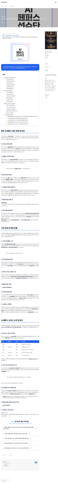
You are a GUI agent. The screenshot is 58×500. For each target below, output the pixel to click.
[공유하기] (5, 455)
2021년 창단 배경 (10, 79)
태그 (6, 6)
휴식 (55, 81)
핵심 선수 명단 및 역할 (11, 105)
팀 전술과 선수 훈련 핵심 (11, 109)
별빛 (55, 86)
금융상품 (48, 89)
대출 (49, 84)
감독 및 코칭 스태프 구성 (11, 96)
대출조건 (48, 83)
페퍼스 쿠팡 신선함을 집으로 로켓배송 (10, 35)
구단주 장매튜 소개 (10, 92)
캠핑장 (51, 90)
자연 (53, 84)
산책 (45, 87)
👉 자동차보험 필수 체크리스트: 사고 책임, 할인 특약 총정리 (17, 124)
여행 (46, 57)
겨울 (53, 90)
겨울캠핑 (49, 80)
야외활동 (51, 83)
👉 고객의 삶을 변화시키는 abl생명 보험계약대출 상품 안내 (17, 120)
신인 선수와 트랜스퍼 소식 (11, 107)
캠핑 (46, 53)
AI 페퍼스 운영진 (10, 101)
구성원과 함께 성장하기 (11, 84)
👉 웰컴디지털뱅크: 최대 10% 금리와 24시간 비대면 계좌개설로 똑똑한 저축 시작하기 (22, 116)
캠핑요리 (49, 86)
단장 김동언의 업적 (10, 94)
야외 (45, 89)
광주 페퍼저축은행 (10, 88)
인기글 (49, 66)
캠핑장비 (46, 81)
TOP (56, 480)
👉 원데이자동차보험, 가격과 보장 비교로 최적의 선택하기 (17, 122)
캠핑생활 (47, 55)
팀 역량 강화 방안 (10, 99)
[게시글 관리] (6, 455)
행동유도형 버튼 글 (10, 86)
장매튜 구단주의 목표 (10, 81)
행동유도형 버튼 (9, 97)
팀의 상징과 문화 (10, 83)
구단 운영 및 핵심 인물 (8, 90)
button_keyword (10, 112)
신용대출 (52, 86)
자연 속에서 (52, 81)
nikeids (3, 2)
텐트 (55, 89)
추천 (51, 84)
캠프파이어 (52, 89)
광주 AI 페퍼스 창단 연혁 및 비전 (10, 77)
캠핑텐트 (53, 87)
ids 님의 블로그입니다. (7, 463)
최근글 (46, 66)
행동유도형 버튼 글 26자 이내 (12, 110)
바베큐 (48, 90)
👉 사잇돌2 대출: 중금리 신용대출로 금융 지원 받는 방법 (17, 118)
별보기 (46, 86)
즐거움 (50, 87)
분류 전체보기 (48, 52)
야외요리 (53, 80)
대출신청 (46, 80)
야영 (45, 90)
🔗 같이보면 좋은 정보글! (8, 114)
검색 (53, 2)
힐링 (45, 83)
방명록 (12, 6)
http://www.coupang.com (7, 33)
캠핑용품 (46, 84)
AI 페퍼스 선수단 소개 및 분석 (9, 103)
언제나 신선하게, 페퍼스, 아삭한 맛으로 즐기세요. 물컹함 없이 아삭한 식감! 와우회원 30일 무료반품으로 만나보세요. (20, 37)
